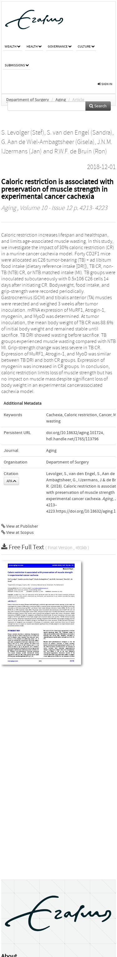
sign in (106, 84)
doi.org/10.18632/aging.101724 (74, 432)
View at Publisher (21, 526)
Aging (61, 99)
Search (100, 106)
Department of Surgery (27, 99)
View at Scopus (19, 532)
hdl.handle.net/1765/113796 (72, 439)
